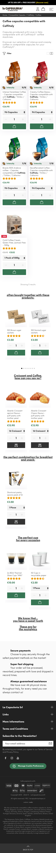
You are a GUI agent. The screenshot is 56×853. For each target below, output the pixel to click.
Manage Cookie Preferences (30, 766)
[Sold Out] (16, 445)
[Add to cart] (14, 126)
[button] (21, 368)
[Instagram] (11, 758)
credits (31, 802)
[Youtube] (18, 759)
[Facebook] (5, 758)
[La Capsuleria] (14, 9)
